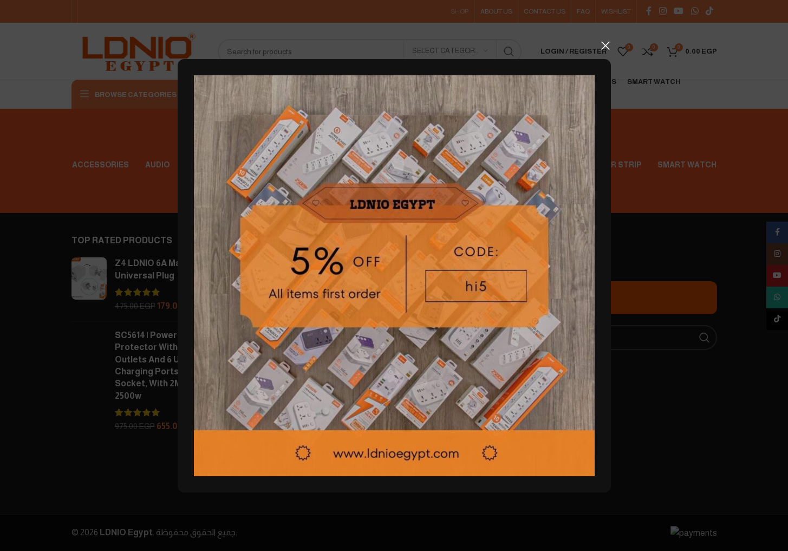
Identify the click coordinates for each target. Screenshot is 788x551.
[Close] (605, 45)
